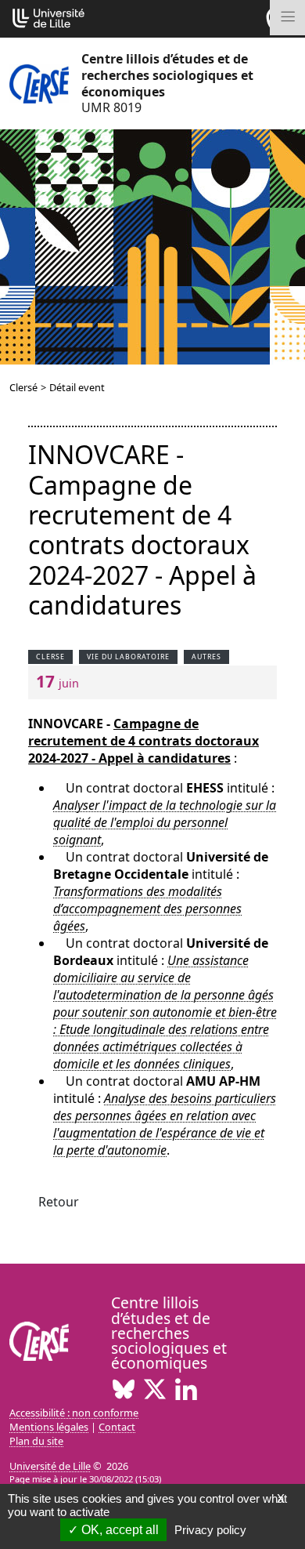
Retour (58, 1201)
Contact (117, 1427)
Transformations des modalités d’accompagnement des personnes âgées (147, 908)
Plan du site (36, 1441)
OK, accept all (118, 1529)
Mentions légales (48, 1427)
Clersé (23, 387)
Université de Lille (50, 1466)
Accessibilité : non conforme (73, 1413)
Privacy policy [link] (210, 1529)
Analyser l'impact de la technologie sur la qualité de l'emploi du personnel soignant (164, 822)
